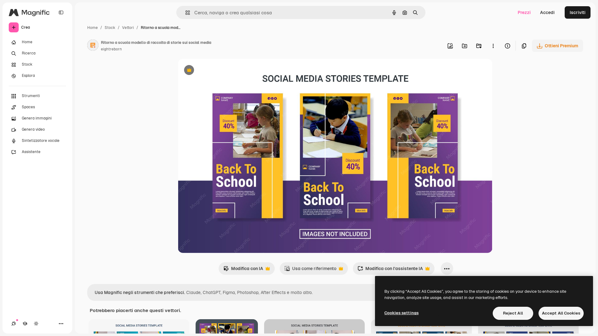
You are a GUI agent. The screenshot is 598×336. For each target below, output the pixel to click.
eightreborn (111, 49)
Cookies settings (401, 312)
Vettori (128, 27)
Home (92, 27)
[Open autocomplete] (185, 12)
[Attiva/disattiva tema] (36, 324)
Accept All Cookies (561, 313)
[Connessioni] (14, 324)
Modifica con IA (243, 270)
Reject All (513, 313)
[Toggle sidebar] (61, 12)
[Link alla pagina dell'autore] (92, 46)
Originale (219, 71)
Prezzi (524, 12)
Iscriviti (578, 12)
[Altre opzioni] (493, 46)
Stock (110, 27)
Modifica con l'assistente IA (390, 270)
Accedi (547, 12)
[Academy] (25, 324)
